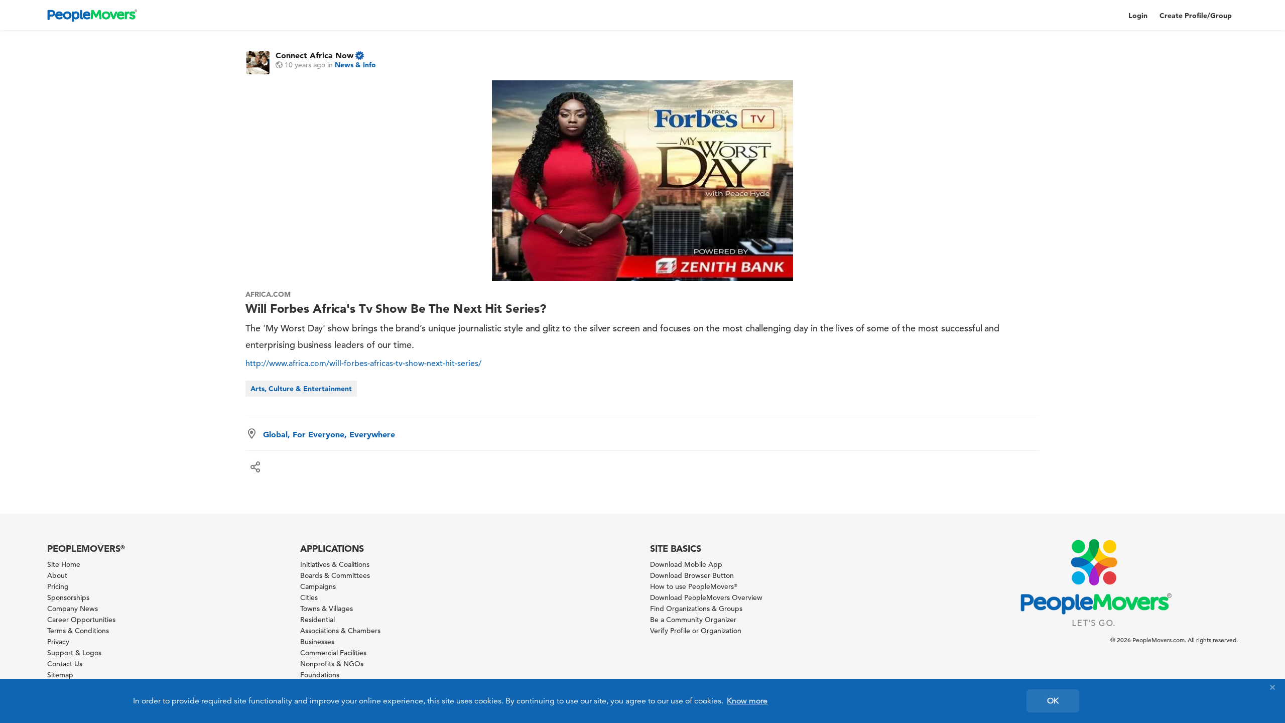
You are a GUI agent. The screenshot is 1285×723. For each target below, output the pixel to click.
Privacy (58, 641)
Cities (309, 597)
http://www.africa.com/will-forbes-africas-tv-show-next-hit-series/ (363, 363)
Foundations (319, 674)
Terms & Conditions (78, 630)
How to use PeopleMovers (693, 586)
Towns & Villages (326, 608)
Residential (317, 619)
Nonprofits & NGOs (331, 663)
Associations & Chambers (340, 630)
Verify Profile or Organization (695, 630)
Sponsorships (68, 597)
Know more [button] (747, 701)
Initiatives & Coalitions (334, 564)
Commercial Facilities (333, 652)
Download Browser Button (692, 575)
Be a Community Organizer (693, 619)
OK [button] (1053, 701)
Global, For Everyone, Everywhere (329, 434)
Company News (72, 608)
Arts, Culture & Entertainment (301, 388)
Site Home (63, 564)
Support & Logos (74, 652)
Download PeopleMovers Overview (706, 597)
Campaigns (318, 586)
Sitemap (60, 674)
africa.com (268, 294)
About (57, 575)
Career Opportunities (81, 619)
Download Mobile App (686, 564)
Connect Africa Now (314, 55)
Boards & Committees (335, 575)
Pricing (58, 586)
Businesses (317, 641)
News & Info (355, 64)
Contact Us (64, 663)
